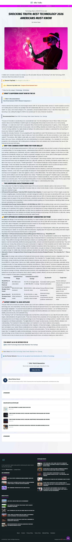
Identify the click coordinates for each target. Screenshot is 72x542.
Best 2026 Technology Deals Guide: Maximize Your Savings (31, 116)
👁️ (68, 538)
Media (30, 6)
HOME (18, 6)
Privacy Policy (30, 533)
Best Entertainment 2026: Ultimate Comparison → (17, 101)
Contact (23, 533)
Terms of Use (38, 533)
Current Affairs (37, 6)
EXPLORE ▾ (48, 6)
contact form (17, 469)
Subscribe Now (36, 370)
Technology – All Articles (22, 90)
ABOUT (53, 6)
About (18, 533)
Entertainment (25, 6)
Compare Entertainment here (29, 85)
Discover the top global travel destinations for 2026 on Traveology (35, 356)
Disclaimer (53, 533)
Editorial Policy (45, 533)
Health (43, 6)
